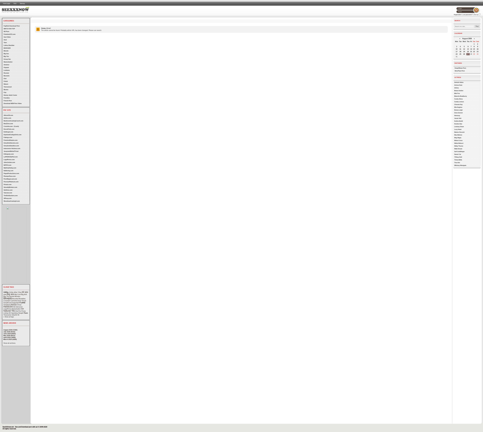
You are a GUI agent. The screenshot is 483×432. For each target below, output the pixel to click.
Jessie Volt (457, 118)
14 (471, 49)
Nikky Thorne (458, 146)
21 (471, 51)
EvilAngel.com (8, 132)
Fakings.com (8, 137)
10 (456, 49)
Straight (20, 313)
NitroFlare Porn (460, 71)
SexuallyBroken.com (10, 187)
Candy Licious (459, 101)
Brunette (6, 76)
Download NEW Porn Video (13, 103)
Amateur (6, 64)
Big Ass (6, 53)
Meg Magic (457, 137)
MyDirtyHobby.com (10, 168)
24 (456, 54)
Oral (5, 78)
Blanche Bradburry (460, 96)
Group (19, 305)
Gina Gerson (458, 113)
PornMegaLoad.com (10, 179)
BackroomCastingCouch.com (13, 121)
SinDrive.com (8, 190)
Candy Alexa (458, 99)
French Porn (8, 100)
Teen (5, 42)
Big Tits (6, 56)
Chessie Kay (458, 104)
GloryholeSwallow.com (11, 145)
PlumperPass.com (10, 176)
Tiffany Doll (458, 157)
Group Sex (7, 59)
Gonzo (14, 305)
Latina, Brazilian (9, 45)
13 (468, 49)
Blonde (6, 51)
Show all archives (9, 343)
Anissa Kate (458, 85)
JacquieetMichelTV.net (11, 151)
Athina (456, 88)
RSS (15, 3)
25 (460, 54)
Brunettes (22, 299)
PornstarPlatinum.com (11, 181)
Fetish (6, 81)
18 (460, 51)
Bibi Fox (457, 93)
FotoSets (7, 98)
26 (464, 54)
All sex (25, 292)
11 (460, 49)
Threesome (7, 315)
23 (477, 51)
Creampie (6, 301)
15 (474, 49)
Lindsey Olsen (459, 126)
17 (456, 51)
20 (468, 51)
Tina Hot (457, 162)
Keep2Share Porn (460, 68)
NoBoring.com (8, 170)
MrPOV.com (7, 165)
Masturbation (8, 62)
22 (474, 51)
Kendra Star (458, 124)
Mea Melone (458, 135)
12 (464, 49)
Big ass (10, 294)
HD (14, 307)
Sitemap (22, 3)
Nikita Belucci (458, 143)
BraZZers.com (8, 123)
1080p (6, 292)
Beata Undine (458, 90)
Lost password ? (468, 14)
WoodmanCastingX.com (12, 201)
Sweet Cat (457, 154)
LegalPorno (7, 309)
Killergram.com (9, 154)
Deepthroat (7, 303)
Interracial (19, 307)
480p (15, 292)
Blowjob (7, 298)
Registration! (457, 14)
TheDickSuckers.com (11, 195)
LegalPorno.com (9, 159)
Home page (6, 3)
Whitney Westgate (460, 165)
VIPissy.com (8, 198)
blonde (11, 296)
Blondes (17, 296)
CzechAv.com (8, 126)
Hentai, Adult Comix (10, 95)
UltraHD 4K (15, 315)
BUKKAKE (7, 48)
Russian (6, 73)
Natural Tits (9, 311)
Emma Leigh (458, 110)
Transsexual (8, 87)
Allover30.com (8, 115)
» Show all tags (8, 317)
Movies (6, 89)
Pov (19, 311)
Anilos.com (7, 118)
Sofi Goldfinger (459, 151)
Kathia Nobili (458, 121)
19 (464, 51)
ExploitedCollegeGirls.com (12, 134)
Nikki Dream (458, 148)
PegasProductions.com (11, 173)
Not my (476, 14)
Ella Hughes (458, 107)
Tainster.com (8, 193)
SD (10, 313)
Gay (5, 92)
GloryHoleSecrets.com (11, 143)
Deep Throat (21, 301)
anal (4, 294)
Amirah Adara (458, 82)
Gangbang (7, 305)
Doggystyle (15, 303)
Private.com (7, 184)
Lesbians (7, 70)
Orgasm (6, 67)
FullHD (22, 303)
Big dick (24, 294)
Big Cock (18, 294)
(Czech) (16, 126)
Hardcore (8, 306)
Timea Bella (458, 160)
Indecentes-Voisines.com (12, 148)
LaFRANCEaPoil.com (11, 157)
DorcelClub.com (9, 129)
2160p (11, 292)
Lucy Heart (457, 129)
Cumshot (14, 301)
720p (19, 292)
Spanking (14, 313)
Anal (5, 40)
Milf (22, 309)
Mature (6, 84)
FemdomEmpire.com (10, 140)
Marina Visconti (459, 132)
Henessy (457, 115)
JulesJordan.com (9, 162)
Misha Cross (458, 140)
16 (477, 49)
